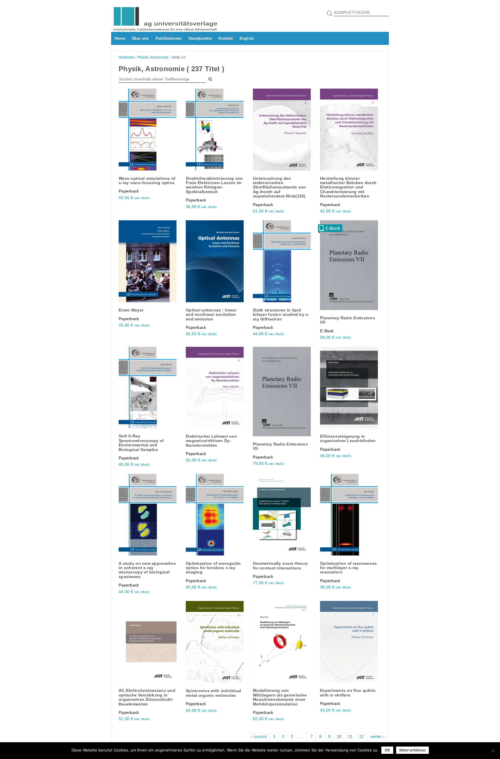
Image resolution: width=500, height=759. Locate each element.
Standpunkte (200, 38)
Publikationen (169, 38)
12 (361, 736)
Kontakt (225, 38)
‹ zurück (259, 736)
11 (350, 736)
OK (387, 750)
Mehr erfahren (412, 750)
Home (120, 38)
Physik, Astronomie (153, 57)
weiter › (377, 736)
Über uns (140, 38)
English (247, 38)
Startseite (126, 57)
